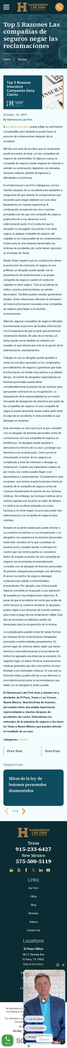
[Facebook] (26, 870)
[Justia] (56, 870)
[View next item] (24, 811)
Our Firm (33, 888)
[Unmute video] (44, 1000)
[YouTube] (48, 870)
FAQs (33, 896)
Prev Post (14, 751)
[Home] (32, 7)
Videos (33, 922)
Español (23, 739)
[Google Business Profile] (11, 870)
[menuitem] (17, 1031)
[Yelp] (19, 870)
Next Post (52, 751)
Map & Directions (33, 964)
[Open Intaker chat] (29, 1046)
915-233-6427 (33, 849)
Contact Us (33, 930)
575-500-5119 (33, 861)
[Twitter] (33, 870)
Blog (33, 905)
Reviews (33, 913)
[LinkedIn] (41, 870)
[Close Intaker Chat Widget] (63, 964)
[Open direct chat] (57, 964)
